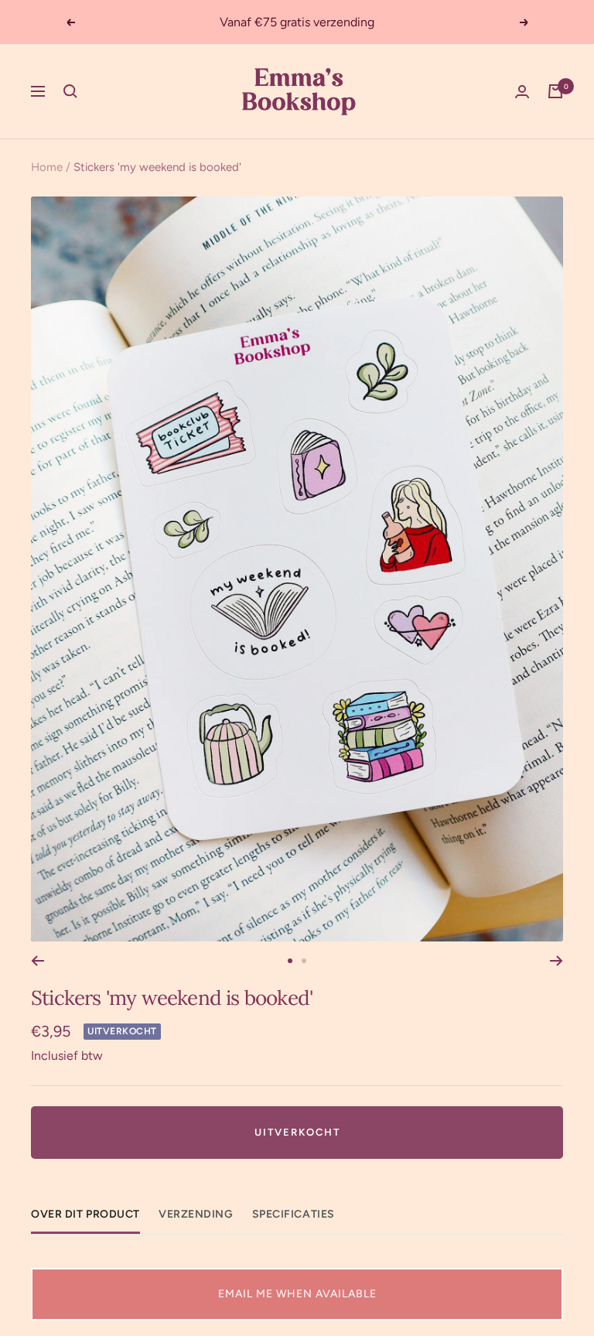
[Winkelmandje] (555, 91)
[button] (297, 1294)
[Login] (522, 91)
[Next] (556, 960)
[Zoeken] (70, 91)
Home (47, 167)
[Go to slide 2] (304, 960)
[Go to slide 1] (290, 960)
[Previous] (37, 960)
